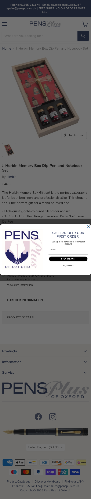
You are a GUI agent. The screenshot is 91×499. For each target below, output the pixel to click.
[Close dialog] (88, 226)
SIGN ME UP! (68, 259)
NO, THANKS (68, 266)
